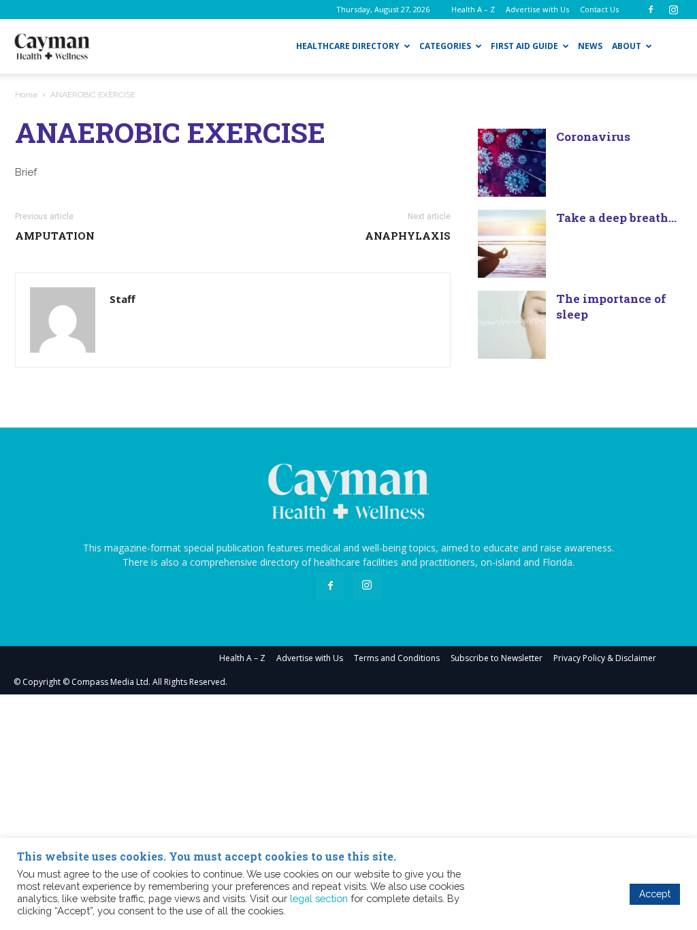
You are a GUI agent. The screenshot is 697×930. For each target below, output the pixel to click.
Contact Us (599, 9)
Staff (122, 299)
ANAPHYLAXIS (408, 235)
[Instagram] (673, 9)
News (590, 46)
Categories (445, 46)
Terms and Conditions (397, 658)
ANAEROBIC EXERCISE (170, 132)
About (626, 46)
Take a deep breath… (616, 217)
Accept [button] (654, 893)
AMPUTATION (55, 235)
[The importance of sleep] (512, 325)
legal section (319, 898)
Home (26, 94)
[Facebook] (651, 9)
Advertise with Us (537, 9)
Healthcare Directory (348, 46)
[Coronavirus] (512, 163)
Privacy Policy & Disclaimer (604, 658)
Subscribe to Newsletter (496, 658)
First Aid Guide (524, 46)
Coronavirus (593, 136)
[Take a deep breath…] (512, 244)
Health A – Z (473, 9)
